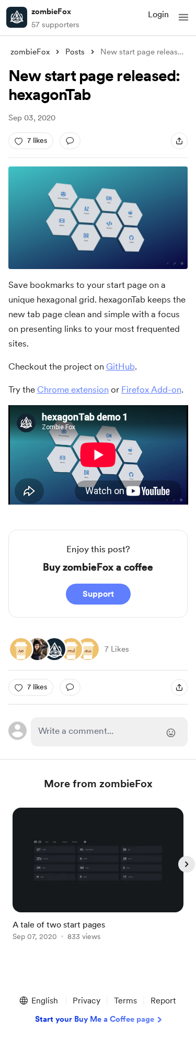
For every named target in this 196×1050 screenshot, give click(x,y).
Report (163, 1001)
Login (158, 14)
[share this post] (179, 140)
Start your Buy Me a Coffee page (94, 1019)
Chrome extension (73, 389)
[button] (183, 17)
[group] (98, 880)
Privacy (86, 1001)
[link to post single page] (98, 876)
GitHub (120, 366)
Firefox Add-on (151, 389)
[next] (186, 864)
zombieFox (51, 11)
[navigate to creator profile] (16, 17)
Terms (125, 1001)
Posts (75, 52)
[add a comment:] (70, 140)
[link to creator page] (38, 649)
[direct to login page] (109, 731)
